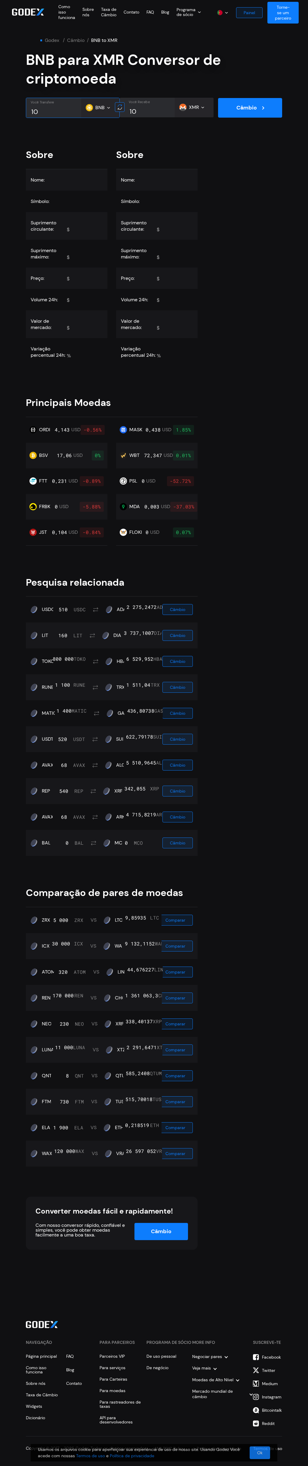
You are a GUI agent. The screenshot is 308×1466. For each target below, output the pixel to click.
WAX (47, 1153)
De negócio (157, 1368)
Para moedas (112, 1390)
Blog (165, 12)
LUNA (48, 1049)
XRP (118, 791)
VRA (120, 1153)
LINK (122, 972)
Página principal (41, 1356)
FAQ (150, 12)
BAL (46, 843)
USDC (48, 609)
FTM (46, 1101)
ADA (121, 609)
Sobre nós (88, 12)
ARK (120, 817)
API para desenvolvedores (116, 1420)
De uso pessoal (161, 1356)
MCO (120, 843)
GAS (122, 713)
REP (46, 791)
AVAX (48, 765)
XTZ (121, 1049)
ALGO (122, 765)
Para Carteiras (113, 1379)
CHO (120, 998)
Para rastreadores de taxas (120, 1404)
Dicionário (35, 1418)
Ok (260, 1452)
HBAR (123, 661)
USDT (48, 739)
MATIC (49, 713)
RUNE (48, 687)
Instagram (272, 1397)
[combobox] (189, 12)
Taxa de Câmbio (108, 12)
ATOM (48, 972)
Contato (131, 12)
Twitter (268, 1370)
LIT (45, 635)
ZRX (46, 920)
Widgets (34, 1406)
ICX (46, 946)
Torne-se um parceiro (283, 13)
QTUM (122, 1075)
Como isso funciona (36, 1370)
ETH (119, 1127)
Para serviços (112, 1368)
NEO (47, 1023)
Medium (270, 1384)
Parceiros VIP (112, 1356)
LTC (119, 920)
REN (46, 998)
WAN (120, 946)
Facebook (271, 1357)
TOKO (48, 661)
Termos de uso (90, 1455)
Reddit (268, 1423)
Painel (249, 12)
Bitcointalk (272, 1410)
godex (52, 40)
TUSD (122, 1101)
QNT (47, 1075)
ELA (46, 1127)
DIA (117, 635)
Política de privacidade (132, 1455)
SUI (119, 739)
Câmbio (76, 40)
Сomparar (175, 920)
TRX (120, 687)
